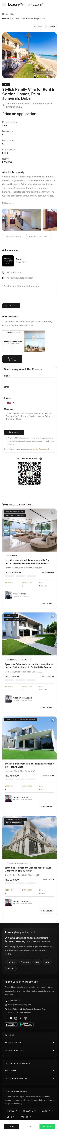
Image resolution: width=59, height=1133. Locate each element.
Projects (25, 962)
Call (29, 1126)
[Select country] (9, 403)
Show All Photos (13, 236)
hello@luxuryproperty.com (19, 1005)
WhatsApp (47, 1126)
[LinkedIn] (6, 1018)
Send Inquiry (14, 432)
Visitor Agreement (41, 449)
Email (6, 386)
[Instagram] (15, 1018)
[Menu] (4, 4)
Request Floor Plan (38, 236)
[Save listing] (53, 512)
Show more (8, 203)
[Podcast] (25, 1018)
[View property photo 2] (21, 220)
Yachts (11, 968)
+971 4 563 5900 (15, 1001)
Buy (12, 14)
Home (5, 14)
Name (7, 375)
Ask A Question (11, 306)
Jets (47, 962)
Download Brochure (12, 359)
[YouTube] (11, 1018)
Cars (37, 962)
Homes (11, 962)
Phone (7, 398)
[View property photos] (29, 55)
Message (8, 409)
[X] (20, 1018)
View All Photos (44, 73)
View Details (46, 603)
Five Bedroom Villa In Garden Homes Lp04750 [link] (23, 18)
